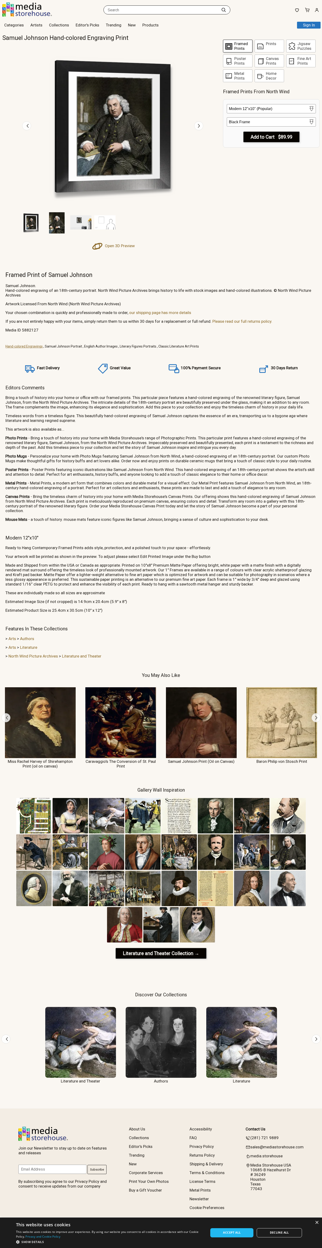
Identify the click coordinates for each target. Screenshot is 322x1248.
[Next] (198, 125)
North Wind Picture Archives (33, 656)
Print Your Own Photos (149, 1181)
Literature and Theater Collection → (161, 953)
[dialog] (161, 1233)
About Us (137, 1129)
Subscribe (97, 1169)
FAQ (193, 1137)
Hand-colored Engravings (24, 346)
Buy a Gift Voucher (145, 1190)
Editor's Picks (87, 25)
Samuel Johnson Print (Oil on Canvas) (201, 761)
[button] (109, 1241)
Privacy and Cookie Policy (42, 1237)
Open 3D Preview (119, 245)
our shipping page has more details (160, 312)
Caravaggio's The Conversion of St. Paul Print (121, 763)
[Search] (224, 10)
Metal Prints (200, 1190)
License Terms (202, 1181)
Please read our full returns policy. (242, 321)
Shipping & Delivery (206, 1164)
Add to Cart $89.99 (271, 137)
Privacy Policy (202, 1146)
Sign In (309, 25)
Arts (12, 638)
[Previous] (26, 125)
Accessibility (201, 1129)
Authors (27, 638)
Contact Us (255, 1129)
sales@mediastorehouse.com (277, 1147)
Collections (59, 25)
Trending (113, 25)
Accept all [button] (232, 1233)
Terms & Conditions (207, 1172)
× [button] (316, 1222)
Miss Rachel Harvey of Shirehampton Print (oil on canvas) (40, 763)
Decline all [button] (279, 1233)
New (132, 25)
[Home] (31, 15)
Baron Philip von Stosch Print (281, 761)
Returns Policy (202, 1155)
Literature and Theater (81, 656)
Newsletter (199, 1199)
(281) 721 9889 (264, 1137)
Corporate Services (146, 1172)
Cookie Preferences (207, 1207)
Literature (28, 647)
